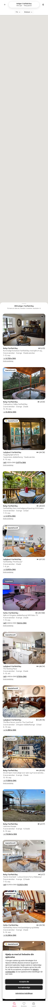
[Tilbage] (5, 4)
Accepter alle (24, 982)
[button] (9, 358)
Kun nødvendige (24, 988)
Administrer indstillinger (24, 993)
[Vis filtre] (43, 4)
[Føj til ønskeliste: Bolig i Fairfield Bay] (42, 316)
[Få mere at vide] (40, 308)
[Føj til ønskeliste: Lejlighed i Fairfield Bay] (42, 420)
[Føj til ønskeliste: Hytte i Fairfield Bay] (42, 581)
